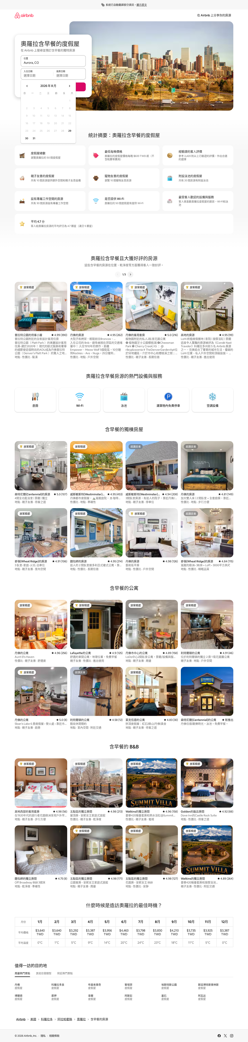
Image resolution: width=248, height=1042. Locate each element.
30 (26, 138)
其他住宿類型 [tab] (43, 973)
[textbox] (37, 75)
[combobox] (53, 62)
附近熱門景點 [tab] (65, 973)
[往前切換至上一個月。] (27, 86)
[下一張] (130, 274)
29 (69, 130)
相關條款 (54, 1035)
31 (34, 138)
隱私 (43, 1035)
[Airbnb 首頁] (24, 15)
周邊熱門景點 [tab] (22, 973)
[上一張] (118, 274)
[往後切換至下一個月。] (69, 86)
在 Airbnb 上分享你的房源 (214, 15)
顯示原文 (142, 4)
